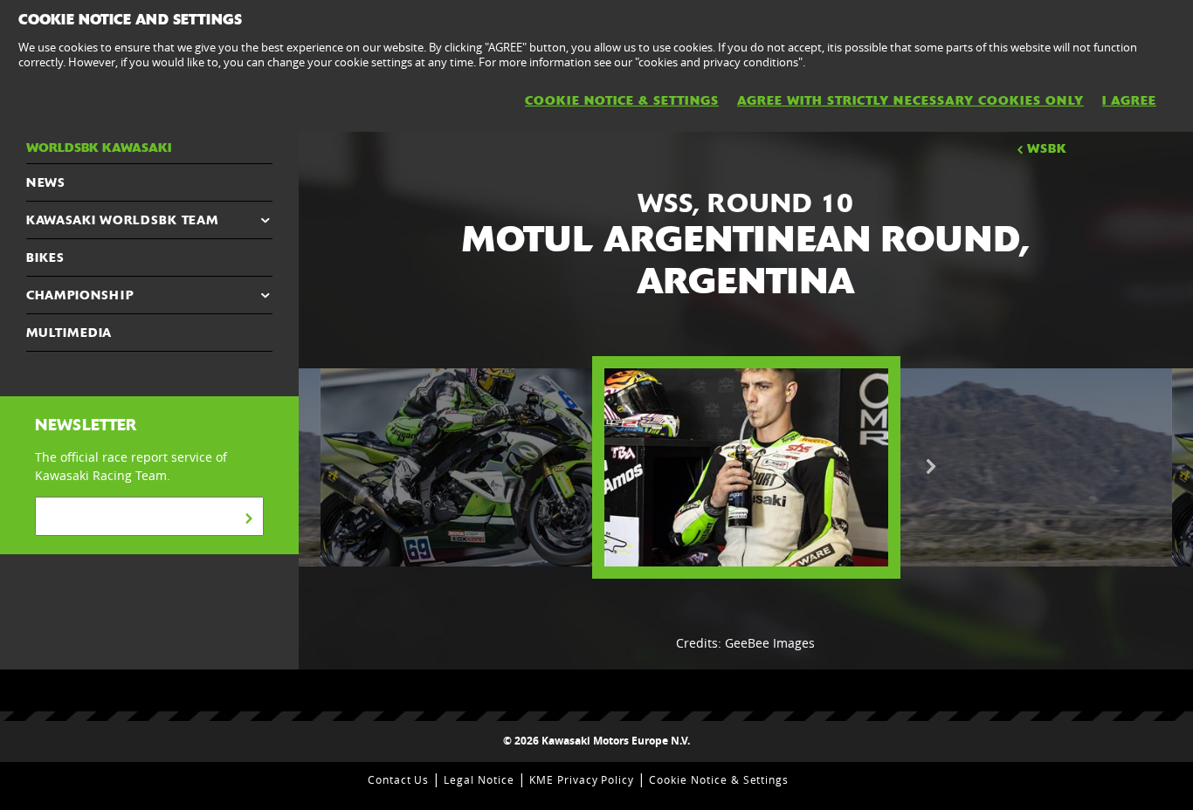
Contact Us (399, 779)
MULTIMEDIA (69, 332)
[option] (746, 467)
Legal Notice (479, 779)
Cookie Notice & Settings (719, 779)
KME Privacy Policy (581, 779)
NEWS (46, 182)
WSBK (1047, 148)
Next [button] (931, 467)
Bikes (45, 257)
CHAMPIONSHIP (80, 295)
